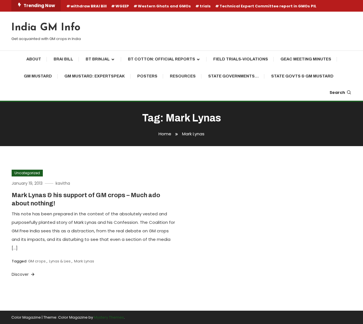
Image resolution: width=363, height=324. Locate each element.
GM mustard (38, 76)
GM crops (37, 261)
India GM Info (45, 28)
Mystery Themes (109, 317)
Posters (147, 76)
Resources (183, 76)
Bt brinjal (98, 59)
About (33, 59)
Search (337, 92)
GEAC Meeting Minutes (305, 59)
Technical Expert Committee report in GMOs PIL (268, 6)
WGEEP (122, 6)
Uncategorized (27, 173)
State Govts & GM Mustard (302, 76)
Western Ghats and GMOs (164, 6)
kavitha (63, 183)
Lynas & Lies (60, 261)
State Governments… (233, 76)
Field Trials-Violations (240, 59)
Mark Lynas (84, 261)
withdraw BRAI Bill (89, 6)
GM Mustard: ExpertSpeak (94, 76)
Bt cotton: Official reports (161, 59)
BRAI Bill (63, 59)
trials (205, 6)
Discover (21, 274)
